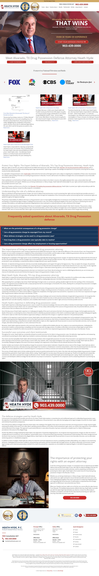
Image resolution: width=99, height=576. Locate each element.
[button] (4, 82)
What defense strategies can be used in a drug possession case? (29, 236)
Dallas (43, 554)
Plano (46, 554)
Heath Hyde (27, 174)
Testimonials (66, 7)
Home (43, 7)
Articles (72, 7)
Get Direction (36, 534)
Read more (6, 127)
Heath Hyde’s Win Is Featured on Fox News (47, 108)
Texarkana (57, 554)
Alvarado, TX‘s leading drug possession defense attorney (46, 186)
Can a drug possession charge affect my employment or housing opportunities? (35, 243)
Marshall (61, 554)
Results (60, 7)
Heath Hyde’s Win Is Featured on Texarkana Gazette (82, 108)
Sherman (52, 554)
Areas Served (78, 7)
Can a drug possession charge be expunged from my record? (28, 232)
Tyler (49, 554)
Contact (86, 7)
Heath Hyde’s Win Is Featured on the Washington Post (18, 144)
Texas (41, 554)
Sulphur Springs (66, 554)
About (47, 7)
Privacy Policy (49, 570)
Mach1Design (60, 570)
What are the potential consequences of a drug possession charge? (30, 228)
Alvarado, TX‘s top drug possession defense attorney (74, 167)
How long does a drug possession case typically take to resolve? (29, 240)
